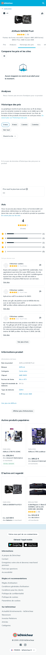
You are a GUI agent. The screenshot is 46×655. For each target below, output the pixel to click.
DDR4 (21, 390)
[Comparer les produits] (42, 13)
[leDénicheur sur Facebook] (20, 644)
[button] (5, 13)
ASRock (22, 367)
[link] (23, 273)
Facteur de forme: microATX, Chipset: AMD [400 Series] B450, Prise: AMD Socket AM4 (23, 39)
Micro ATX (23, 379)
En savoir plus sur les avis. (11, 215)
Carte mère (8, 8)
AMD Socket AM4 (25, 394)
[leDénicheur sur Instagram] (25, 644)
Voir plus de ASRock (8, 403)
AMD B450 (23, 375)
